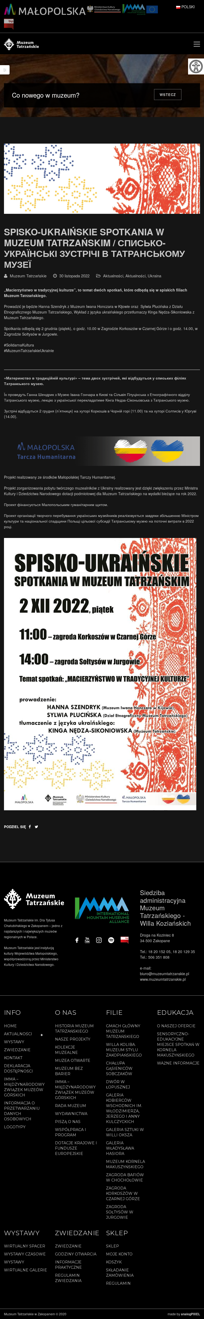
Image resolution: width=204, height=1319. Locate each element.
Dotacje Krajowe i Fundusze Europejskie (76, 1148)
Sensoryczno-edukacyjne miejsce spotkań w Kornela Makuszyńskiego (178, 1045)
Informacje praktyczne (68, 1265)
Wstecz (168, 94)
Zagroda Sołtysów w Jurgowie (119, 1212)
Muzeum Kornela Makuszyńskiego (125, 1164)
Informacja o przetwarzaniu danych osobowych (22, 1111)
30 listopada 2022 (74, 275)
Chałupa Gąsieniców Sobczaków (119, 1068)
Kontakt (13, 1057)
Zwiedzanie (17, 1049)
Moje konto (119, 1254)
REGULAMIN (118, 1283)
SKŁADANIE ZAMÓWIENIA (120, 1273)
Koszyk (114, 1262)
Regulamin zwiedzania (68, 1278)
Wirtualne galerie (25, 1270)
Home (10, 1026)
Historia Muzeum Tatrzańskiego (74, 1029)
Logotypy (15, 1127)
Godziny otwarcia (75, 1254)
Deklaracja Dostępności (18, 1068)
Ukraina (154, 275)
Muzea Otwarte (72, 1060)
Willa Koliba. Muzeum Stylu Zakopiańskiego (124, 1050)
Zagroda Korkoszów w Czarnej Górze (123, 1193)
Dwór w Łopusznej (118, 1084)
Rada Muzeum (70, 1105)
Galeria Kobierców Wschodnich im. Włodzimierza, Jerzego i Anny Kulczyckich (124, 1108)
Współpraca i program (70, 1132)
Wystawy (14, 1042)
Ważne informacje (178, 1063)
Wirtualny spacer (24, 1246)
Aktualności (113, 275)
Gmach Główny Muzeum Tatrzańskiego (123, 1031)
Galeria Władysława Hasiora (120, 1148)
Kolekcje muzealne (66, 1050)
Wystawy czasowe (25, 1254)
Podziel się (15, 826)
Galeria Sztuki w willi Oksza (125, 1132)
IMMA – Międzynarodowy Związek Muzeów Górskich (24, 1087)
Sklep (112, 1246)
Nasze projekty (72, 1039)
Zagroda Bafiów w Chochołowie (125, 1177)
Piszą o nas (67, 1121)
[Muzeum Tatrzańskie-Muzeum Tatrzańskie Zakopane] (21, 43)
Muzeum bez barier (69, 1071)
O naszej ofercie (176, 1026)
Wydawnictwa (71, 1113)
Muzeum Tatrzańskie (28, 275)
